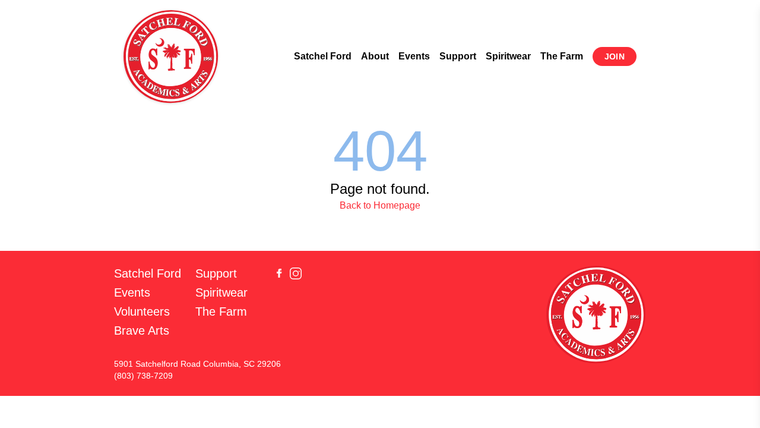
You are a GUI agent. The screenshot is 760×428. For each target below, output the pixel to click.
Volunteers (142, 311)
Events (414, 56)
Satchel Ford (323, 56)
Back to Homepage (380, 205)
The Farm (561, 56)
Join (614, 56)
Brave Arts (141, 330)
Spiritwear (508, 56)
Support (457, 56)
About (375, 56)
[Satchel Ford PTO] (171, 56)
